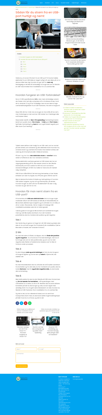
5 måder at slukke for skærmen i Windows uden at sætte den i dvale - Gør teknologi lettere (75, 109)
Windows (83, 3)
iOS (53, 3)
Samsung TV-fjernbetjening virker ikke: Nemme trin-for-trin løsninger (64, 389)
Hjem (41, 3)
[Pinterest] (25, 303)
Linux (57, 3)
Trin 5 (24, 71)
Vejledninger (75, 3)
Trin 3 (24, 67)
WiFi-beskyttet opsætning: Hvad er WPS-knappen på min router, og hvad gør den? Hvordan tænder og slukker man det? (64, 408)
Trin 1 (24, 62)
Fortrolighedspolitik (78, 379)
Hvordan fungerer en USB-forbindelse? (31, 57)
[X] (21, 303)
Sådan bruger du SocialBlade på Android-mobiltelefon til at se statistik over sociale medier (26, 310)
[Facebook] (17, 303)
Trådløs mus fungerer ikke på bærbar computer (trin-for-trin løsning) (64, 395)
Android (47, 3)
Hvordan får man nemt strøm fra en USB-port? (34, 59)
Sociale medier (65, 3)
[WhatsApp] (30, 303)
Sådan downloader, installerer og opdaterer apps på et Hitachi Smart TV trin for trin (49, 310)
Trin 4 (24, 69)
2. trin (24, 64)
